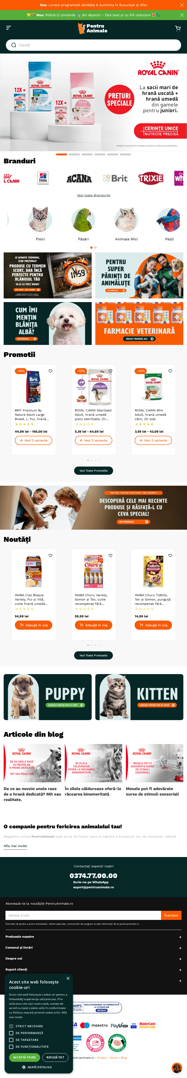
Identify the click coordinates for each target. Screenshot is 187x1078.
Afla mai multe (15, 846)
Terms (114, 1057)
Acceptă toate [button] (24, 1057)
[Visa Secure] (134, 1025)
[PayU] (119, 1025)
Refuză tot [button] (55, 1057)
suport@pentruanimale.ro (93, 887)
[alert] (39, 1023)
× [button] (68, 978)
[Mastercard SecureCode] (147, 1025)
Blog (124, 1057)
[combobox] (93, 45)
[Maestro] (94, 1025)
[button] (61, 154)
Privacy (101, 1057)
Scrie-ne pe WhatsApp (91, 882)
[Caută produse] (14, 45)
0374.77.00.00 (93, 876)
